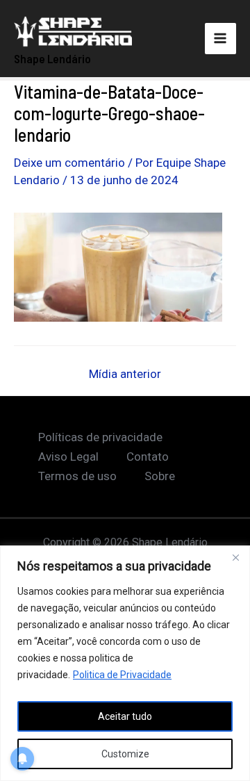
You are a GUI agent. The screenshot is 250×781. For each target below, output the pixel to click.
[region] (125, 663)
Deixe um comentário (69, 163)
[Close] (235, 557)
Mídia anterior (125, 374)
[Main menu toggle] (221, 39)
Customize (125, 753)
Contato (147, 456)
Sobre (159, 476)
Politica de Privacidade (122, 674)
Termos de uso (77, 476)
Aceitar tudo (125, 716)
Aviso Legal (68, 456)
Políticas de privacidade (100, 437)
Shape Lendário (52, 58)
